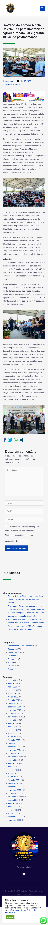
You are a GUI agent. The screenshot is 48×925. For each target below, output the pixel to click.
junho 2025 (12, 727)
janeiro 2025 (13, 743)
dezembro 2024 (14, 747)
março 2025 (13, 737)
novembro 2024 (14, 750)
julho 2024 (12, 763)
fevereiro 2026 (14, 700)
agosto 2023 (13, 800)
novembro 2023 (14, 790)
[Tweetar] (10, 440)
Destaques (12, 652)
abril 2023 (12, 813)
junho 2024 (12, 767)
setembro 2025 (14, 717)
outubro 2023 (13, 793)
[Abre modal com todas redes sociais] (21, 440)
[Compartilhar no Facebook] (5, 440)
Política (11, 666)
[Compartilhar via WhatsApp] (16, 440)
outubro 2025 (13, 713)
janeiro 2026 (13, 703)
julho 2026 (12, 683)
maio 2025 (12, 730)
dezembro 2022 (14, 817)
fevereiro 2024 (14, 780)
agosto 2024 (13, 760)
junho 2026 (12, 687)
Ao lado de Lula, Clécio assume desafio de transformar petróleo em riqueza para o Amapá (25, 599)
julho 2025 (12, 723)
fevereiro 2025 (14, 740)
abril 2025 (12, 733)
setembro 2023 (14, 797)
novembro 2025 (14, 710)
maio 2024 (12, 770)
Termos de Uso (18, 910)
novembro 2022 (14, 820)
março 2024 (13, 777)
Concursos (12, 649)
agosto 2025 (13, 720)
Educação (12, 656)
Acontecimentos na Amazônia (20, 646)
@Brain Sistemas (24, 894)
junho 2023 (12, 807)
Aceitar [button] (10, 917)
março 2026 (13, 697)
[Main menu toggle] (42, 8)
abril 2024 (12, 773)
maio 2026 (12, 690)
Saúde (10, 669)
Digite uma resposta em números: (19, 535)
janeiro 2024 (13, 783)
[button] (24, 875)
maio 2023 (12, 810)
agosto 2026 (13, 680)
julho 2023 (12, 803)
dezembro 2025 (14, 707)
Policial (11, 662)
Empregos (12, 659)
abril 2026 (12, 693)
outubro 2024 (13, 753)
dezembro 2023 (14, 787)
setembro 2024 (14, 757)
